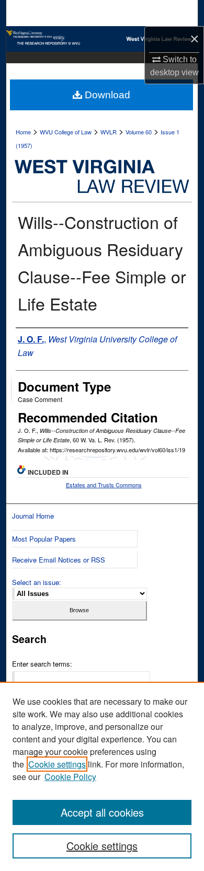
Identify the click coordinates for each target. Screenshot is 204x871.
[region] (102, 776)
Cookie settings (57, 764)
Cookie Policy (70, 777)
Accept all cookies (102, 812)
